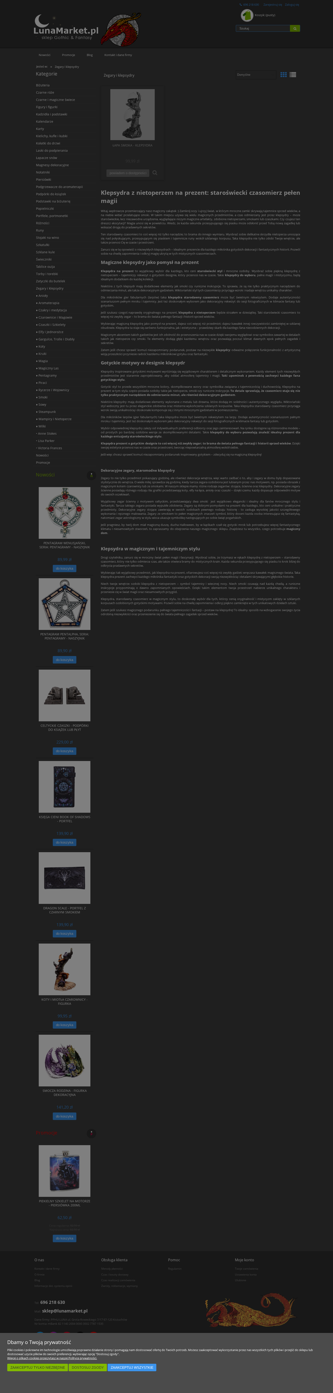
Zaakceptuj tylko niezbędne (37, 1367)
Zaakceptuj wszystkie (132, 1367)
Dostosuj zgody (88, 1367)
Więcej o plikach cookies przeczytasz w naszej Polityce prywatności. (52, 1358)
